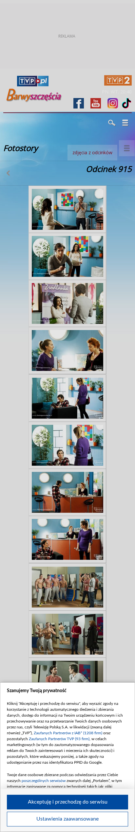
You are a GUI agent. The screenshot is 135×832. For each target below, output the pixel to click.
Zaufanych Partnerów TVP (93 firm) (59, 739)
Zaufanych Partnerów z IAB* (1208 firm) (68, 733)
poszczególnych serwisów (44, 781)
